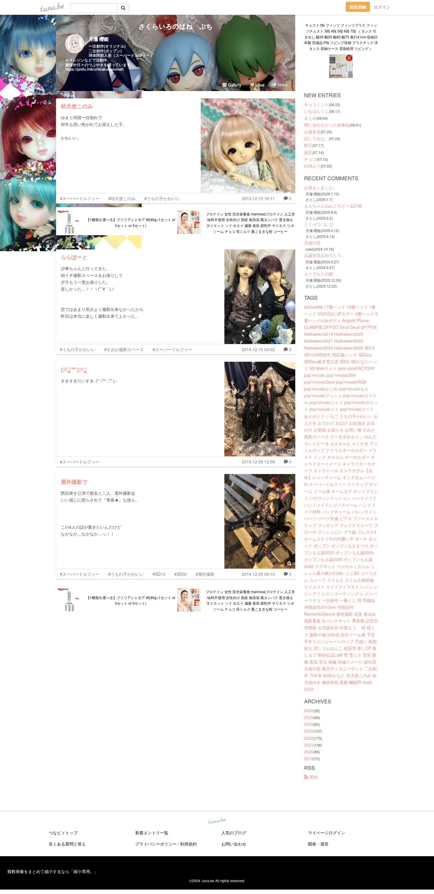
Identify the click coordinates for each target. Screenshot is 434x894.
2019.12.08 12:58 (258, 462)
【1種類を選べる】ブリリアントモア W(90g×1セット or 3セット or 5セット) (130, 222)
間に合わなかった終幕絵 (327, 125)
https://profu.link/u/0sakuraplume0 (94, 69)
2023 (309, 731)
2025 (309, 717)
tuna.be (217, 820)
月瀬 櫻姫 (99, 38)
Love (259, 85)
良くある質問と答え (67, 844)
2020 (309, 752)
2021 (309, 745)
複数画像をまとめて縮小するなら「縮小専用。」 (52, 871)
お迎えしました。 (320, 187)
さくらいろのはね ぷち (175, 26)
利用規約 (188, 844)
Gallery (234, 85)
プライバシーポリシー (156, 844)
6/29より (312, 166)
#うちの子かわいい (162, 198)
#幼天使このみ (122, 198)
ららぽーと (74, 257)
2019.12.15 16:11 (258, 198)
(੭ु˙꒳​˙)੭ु (74, 369)
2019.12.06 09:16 (258, 574)
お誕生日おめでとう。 (324, 255)
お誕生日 (312, 131)
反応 (308, 152)
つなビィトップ (63, 832)
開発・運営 (318, 844)
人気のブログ (233, 832)
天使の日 (312, 243)
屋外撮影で (74, 482)
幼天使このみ (77, 106)
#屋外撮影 (205, 574)
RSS (313, 777)
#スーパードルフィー (79, 198)
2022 (309, 738)
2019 (309, 758)
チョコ (310, 159)
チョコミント (316, 104)
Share (282, 84)
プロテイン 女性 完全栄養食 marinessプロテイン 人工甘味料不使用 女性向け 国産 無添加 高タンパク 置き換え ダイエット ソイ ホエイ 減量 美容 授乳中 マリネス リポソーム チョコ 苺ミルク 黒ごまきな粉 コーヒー (250, 222)
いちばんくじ (316, 111)
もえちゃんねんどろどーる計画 (333, 206)
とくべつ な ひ (319, 224)
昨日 (308, 145)
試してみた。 (316, 138)
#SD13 (159, 574)
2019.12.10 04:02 (258, 349)
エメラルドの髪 (318, 274)
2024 (309, 724)
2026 (309, 710)
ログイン (382, 7)
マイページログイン (326, 832)
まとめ (310, 118)
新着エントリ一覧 (151, 832)
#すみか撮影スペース (124, 349)
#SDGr (180, 574)
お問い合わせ (233, 844)
